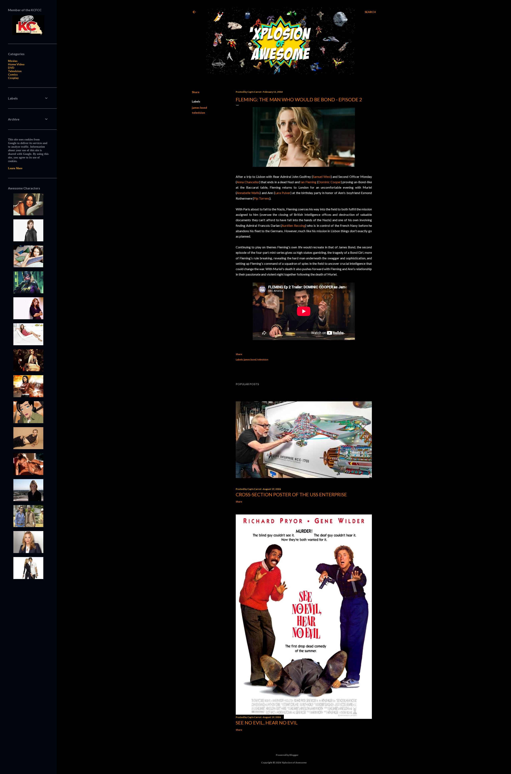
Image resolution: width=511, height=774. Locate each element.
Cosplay (13, 78)
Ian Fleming (308, 182)
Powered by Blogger (287, 754)
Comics (13, 74)
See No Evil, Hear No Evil (267, 722)
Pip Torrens (261, 198)
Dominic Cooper (329, 182)
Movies (13, 61)
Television (15, 71)
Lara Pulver (282, 193)
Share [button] (195, 92)
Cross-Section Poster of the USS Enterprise (291, 494)
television (198, 112)
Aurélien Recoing (293, 225)
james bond (199, 107)
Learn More (15, 168)
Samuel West (322, 176)
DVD (11, 67)
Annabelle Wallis (248, 193)
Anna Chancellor (248, 182)
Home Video (16, 64)
